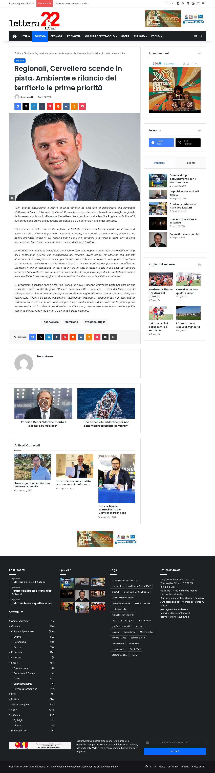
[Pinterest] (50, 106)
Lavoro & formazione (25, 688)
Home (19, 53)
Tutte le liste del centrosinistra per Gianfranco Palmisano (112, 509)
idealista (138, 626)
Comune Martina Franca (123, 597)
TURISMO (139, 36)
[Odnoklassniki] (74, 106)
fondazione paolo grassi (123, 620)
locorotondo (129, 632)
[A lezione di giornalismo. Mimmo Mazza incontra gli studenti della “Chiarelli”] (82, 607)
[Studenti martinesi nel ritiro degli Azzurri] (158, 208)
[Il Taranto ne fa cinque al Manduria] (188, 313)
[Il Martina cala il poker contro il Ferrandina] (161, 313)
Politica (29, 53)
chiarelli (115, 592)
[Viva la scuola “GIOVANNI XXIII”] (98, 606)
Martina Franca (119, 637)
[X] (26, 106)
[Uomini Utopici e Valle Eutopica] (158, 223)
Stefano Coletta (119, 655)
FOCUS (155, 36)
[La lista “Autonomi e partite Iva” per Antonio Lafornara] (74, 466)
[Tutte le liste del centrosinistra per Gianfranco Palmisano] (116, 478)
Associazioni (21, 668)
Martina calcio (147, 632)
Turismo (15, 715)
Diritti (16, 678)
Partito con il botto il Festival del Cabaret (161, 293)
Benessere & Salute (24, 673)
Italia (13, 694)
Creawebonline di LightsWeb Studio (99, 766)
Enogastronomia (23, 683)
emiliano (72, 322)
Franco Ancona (146, 620)
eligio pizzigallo (119, 609)
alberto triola (118, 586)
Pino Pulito (133, 643)
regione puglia (96, 322)
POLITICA (40, 36)
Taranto (135, 655)
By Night (18, 720)
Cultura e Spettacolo (22, 631)
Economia (16, 652)
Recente (190, 162)
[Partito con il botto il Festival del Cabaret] (161, 279)
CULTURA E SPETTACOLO (100, 36)
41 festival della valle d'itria (124, 580)
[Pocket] (82, 106)
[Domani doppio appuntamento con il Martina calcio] (158, 181)
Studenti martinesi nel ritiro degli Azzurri (183, 205)
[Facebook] (17, 106)
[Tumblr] (42, 106)
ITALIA (26, 36)
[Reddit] (58, 106)
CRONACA (56, 36)
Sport (14, 709)
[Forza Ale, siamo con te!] (158, 239)
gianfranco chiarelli (121, 626)
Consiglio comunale (121, 603)
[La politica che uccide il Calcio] (158, 194)
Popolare (159, 162)
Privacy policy (198, 766)
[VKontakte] (66, 106)
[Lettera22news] (34, 18)
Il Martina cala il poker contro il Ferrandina (158, 327)
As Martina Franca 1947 (139, 586)
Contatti (184, 766)
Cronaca (15, 626)
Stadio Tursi (135, 649)
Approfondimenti (20, 621)
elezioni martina (142, 603)
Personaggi (20, 641)
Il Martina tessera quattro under (71, 3)
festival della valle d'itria (123, 615)
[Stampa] (113, 337)
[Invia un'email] (32, 97)
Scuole (17, 647)
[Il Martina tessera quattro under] (188, 279)
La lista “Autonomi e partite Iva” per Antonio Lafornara (73, 483)
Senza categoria (20, 704)
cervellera (52, 322)
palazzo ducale (138, 637)
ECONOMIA (73, 36)
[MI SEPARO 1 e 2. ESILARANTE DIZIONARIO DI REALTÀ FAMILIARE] (98, 593)
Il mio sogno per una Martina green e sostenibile (32, 485)
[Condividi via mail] (105, 337)
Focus (14, 662)
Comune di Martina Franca (136, 592)
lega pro (115, 632)
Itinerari (18, 725)
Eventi (17, 636)
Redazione (25, 97)
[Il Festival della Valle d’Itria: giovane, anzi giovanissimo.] (67, 606)
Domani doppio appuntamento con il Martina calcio (183, 179)
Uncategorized (19, 730)
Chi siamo (173, 766)
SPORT (125, 36)
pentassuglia (118, 643)
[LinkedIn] (34, 106)
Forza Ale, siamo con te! (184, 234)
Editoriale (16, 657)
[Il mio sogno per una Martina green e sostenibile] (32, 467)
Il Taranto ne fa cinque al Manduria (188, 325)
